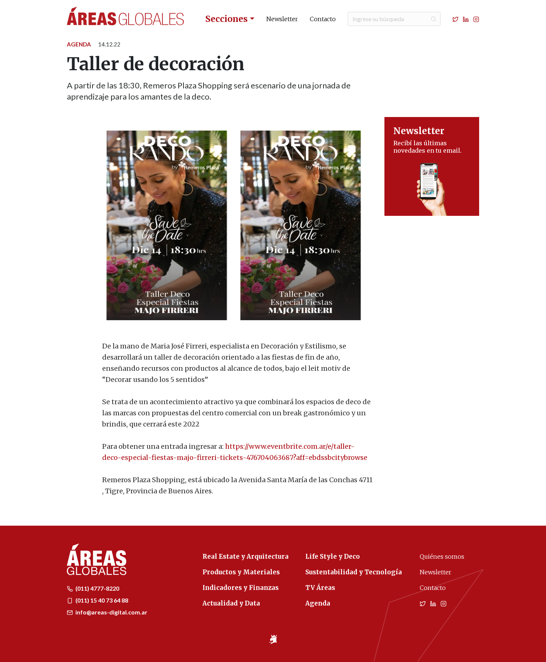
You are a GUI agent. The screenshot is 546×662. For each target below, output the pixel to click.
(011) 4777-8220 (96, 588)
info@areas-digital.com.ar (110, 612)
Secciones (226, 18)
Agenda (79, 44)
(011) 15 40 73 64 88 (101, 600)
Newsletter (282, 19)
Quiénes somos (442, 556)
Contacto (323, 19)
